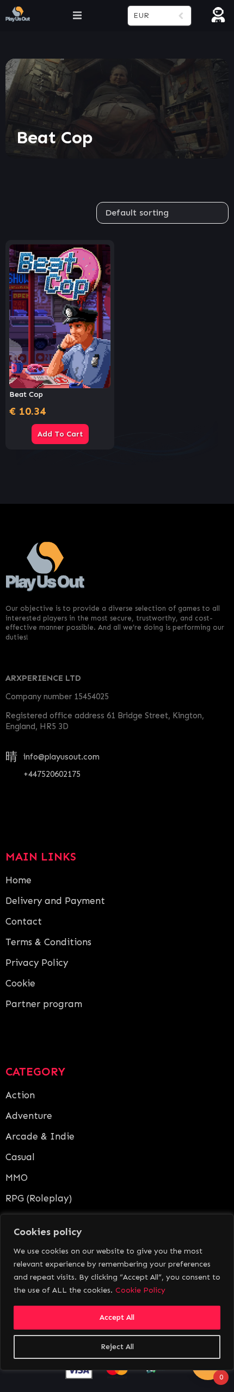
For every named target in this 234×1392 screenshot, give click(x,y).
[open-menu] (77, 16)
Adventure (28, 1115)
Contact (23, 921)
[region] (117, 1292)
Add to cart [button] (60, 434)
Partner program (43, 1003)
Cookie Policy (140, 1290)
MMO (16, 1177)
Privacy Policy (36, 962)
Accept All (117, 1317)
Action (20, 1095)
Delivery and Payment (55, 900)
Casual (20, 1156)
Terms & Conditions (48, 942)
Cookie (20, 983)
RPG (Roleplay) (38, 1198)
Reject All (117, 1346)
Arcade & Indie (40, 1136)
